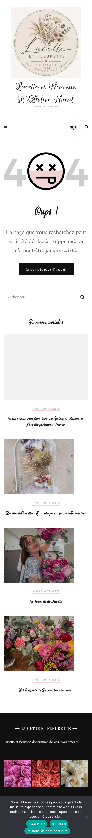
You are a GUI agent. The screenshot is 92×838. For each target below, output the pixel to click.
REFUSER (59, 824)
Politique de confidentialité (47, 831)
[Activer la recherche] (86, 127)
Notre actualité (46, 409)
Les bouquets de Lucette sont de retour (46, 690)
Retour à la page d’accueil (46, 269)
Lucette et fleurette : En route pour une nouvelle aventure (46, 513)
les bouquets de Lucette (46, 601)
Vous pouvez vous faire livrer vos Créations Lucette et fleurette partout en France (46, 421)
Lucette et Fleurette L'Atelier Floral (46, 93)
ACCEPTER (37, 824)
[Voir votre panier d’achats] (72, 128)
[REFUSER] (86, 817)
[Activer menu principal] (6, 128)
